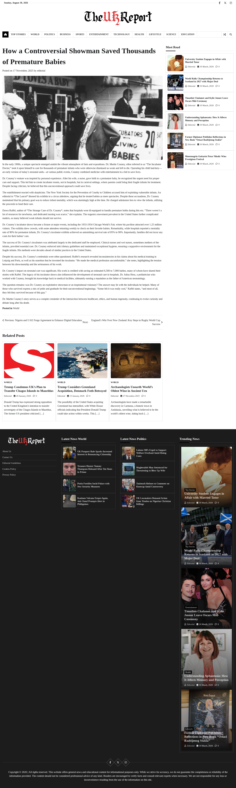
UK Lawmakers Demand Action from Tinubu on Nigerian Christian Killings (153, 501)
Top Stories (18, 34)
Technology (122, 34)
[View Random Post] (224, 34)
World (35, 34)
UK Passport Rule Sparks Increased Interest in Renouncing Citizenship (94, 453)
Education (187, 34)
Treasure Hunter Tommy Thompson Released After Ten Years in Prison (94, 469)
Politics (49, 34)
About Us (6, 451)
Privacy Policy (9, 474)
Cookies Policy (9, 469)
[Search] (230, 34)
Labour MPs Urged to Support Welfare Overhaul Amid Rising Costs (151, 453)
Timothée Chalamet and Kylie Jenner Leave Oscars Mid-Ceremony (204, 615)
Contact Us (7, 457)
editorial (41, 70)
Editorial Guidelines (11, 463)
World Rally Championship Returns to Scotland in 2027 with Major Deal (206, 554)
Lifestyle (155, 34)
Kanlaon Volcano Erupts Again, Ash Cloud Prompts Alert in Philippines (92, 501)
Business (65, 34)
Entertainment (99, 34)
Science (171, 34)
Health (139, 34)
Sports (80, 34)
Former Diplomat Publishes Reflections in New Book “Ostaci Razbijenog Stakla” (205, 736)
